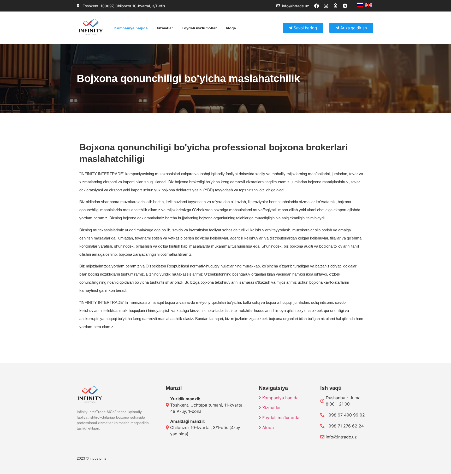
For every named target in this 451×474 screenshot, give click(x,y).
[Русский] (360, 6)
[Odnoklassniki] (337, 5)
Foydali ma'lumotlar (199, 28)
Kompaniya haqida (131, 28)
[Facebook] (319, 5)
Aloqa (230, 28)
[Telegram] (347, 5)
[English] (368, 6)
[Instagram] (328, 5)
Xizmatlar (165, 28)
